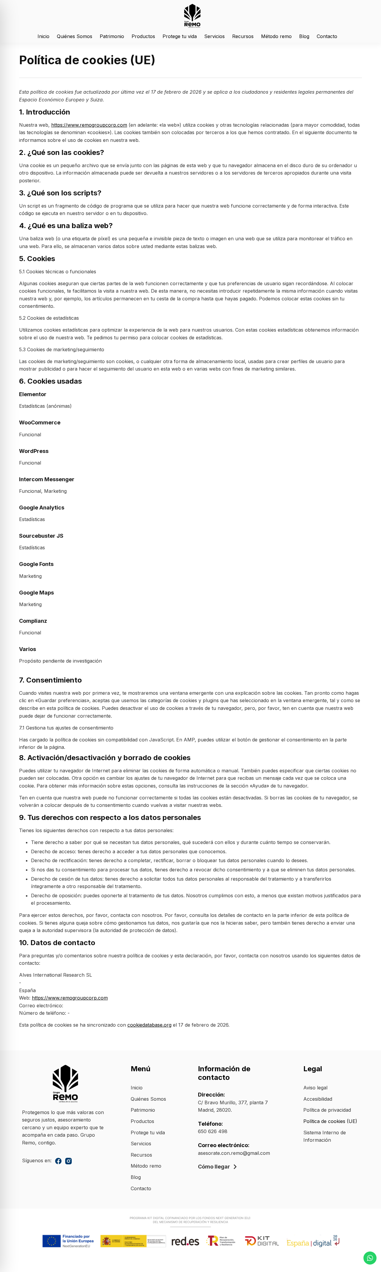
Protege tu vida (180, 36)
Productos (143, 36)
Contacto (327, 36)
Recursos (243, 36)
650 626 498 (212, 1131)
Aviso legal (315, 1088)
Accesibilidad (317, 1099)
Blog (304, 36)
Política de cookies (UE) (330, 1121)
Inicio (43, 36)
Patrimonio (112, 36)
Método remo (276, 36)
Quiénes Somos (74, 36)
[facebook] (58, 1161)
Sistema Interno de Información (324, 1136)
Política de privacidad (327, 1110)
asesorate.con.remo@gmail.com (234, 1153)
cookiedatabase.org (149, 1025)
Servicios (214, 36)
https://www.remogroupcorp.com (89, 125)
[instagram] (68, 1161)
